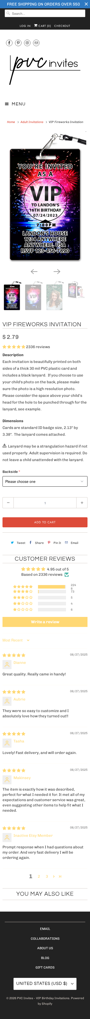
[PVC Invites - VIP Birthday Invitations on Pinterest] (18, 42)
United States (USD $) (42, 983)
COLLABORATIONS (45, 938)
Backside (10, 472)
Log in (25, 26)
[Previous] (33, 271)
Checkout (62, 26)
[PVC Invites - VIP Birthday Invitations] (45, 70)
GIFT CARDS (45, 967)
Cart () (44, 26)
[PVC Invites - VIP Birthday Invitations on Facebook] (9, 42)
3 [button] (47, 876)
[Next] (56, 271)
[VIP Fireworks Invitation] (45, 199)
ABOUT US (45, 948)
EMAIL (45, 929)
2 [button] (39, 876)
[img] (13, 655)
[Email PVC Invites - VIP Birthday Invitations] (36, 42)
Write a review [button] (45, 621)
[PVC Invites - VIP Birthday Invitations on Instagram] (27, 42)
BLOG (45, 958)
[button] (14, 347)
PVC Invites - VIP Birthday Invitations (43, 998)
